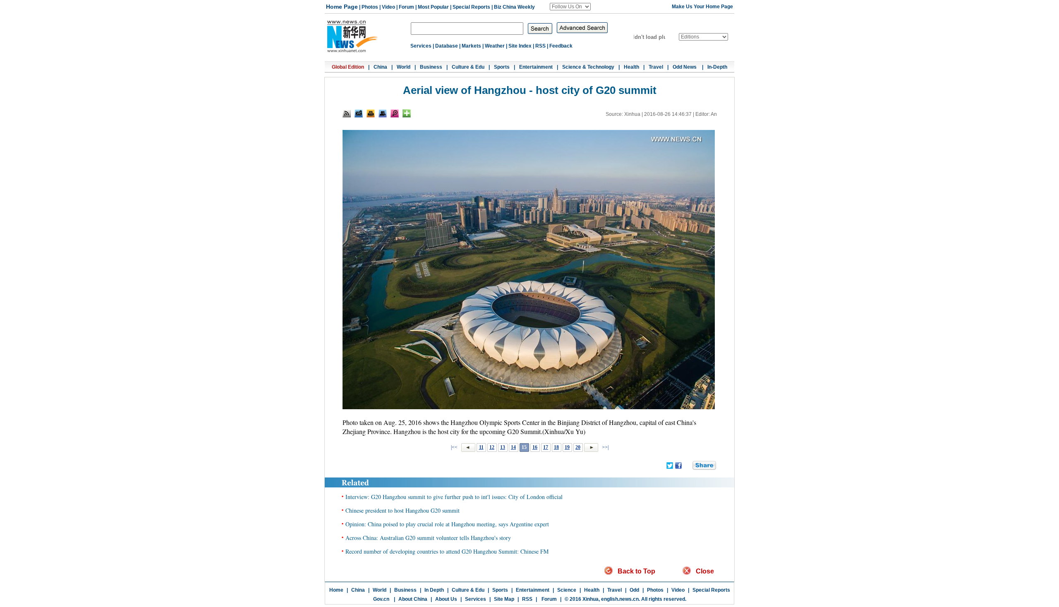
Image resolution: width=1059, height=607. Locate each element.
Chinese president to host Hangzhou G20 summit (402, 510)
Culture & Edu (468, 67)
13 (502, 447)
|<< (454, 447)
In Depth (434, 590)
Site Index (520, 46)
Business (431, 67)
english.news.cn (620, 599)
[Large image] (395, 113)
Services (420, 46)
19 (567, 447)
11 (481, 447)
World (403, 67)
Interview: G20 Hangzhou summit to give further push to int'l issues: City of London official (454, 497)
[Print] (371, 113)
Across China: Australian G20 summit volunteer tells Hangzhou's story (428, 538)
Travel (656, 67)
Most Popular (433, 7)
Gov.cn (381, 599)
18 (556, 447)
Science (566, 590)
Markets (471, 46)
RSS (540, 46)
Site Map (504, 599)
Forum (406, 7)
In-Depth (717, 67)
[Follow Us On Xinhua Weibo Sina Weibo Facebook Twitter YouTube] (570, 7)
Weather (495, 46)
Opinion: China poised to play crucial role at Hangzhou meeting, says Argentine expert (447, 524)
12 (491, 447)
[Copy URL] (383, 113)
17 (545, 447)
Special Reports (471, 7)
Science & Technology (588, 67)
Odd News (685, 67)
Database (446, 46)
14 (513, 447)
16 (534, 447)
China (380, 67)
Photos (370, 7)
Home (336, 590)
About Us (446, 599)
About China (412, 599)
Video (388, 7)
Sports (502, 67)
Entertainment (536, 67)
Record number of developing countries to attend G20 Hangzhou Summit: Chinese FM (447, 551)
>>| (605, 447)
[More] (407, 113)
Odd (634, 590)
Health (631, 67)
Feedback (561, 46)
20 (577, 447)
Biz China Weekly (514, 7)
